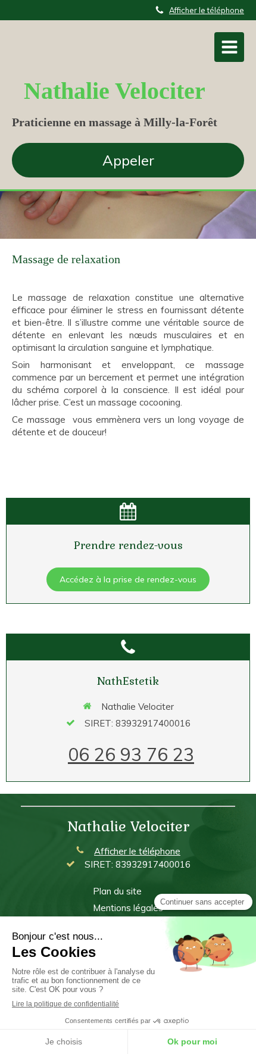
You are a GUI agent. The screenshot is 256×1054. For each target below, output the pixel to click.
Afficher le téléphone (206, 10)
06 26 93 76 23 (131, 754)
